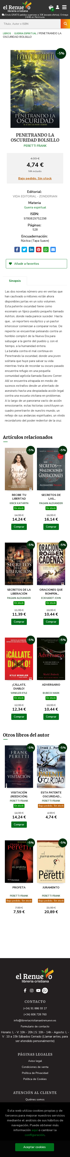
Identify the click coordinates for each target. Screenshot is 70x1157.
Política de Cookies (35, 1079)
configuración (35, 1135)
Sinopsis (15, 281)
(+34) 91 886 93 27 (35, 1008)
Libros (7, 33)
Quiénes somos (35, 1099)
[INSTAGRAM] (32, 991)
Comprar (19, 527)
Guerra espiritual (25, 33)
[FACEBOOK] (25, 991)
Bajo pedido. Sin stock (35, 179)
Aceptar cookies (34, 1147)
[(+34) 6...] (45, 991)
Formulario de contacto (35, 1026)
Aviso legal (35, 1061)
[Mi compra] (51, 7)
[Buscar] (65, 23)
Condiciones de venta (35, 1067)
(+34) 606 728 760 (35, 1014)
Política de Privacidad (35, 1073)
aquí (35, 1130)
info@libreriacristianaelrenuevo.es (35, 1020)
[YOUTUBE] (38, 991)
